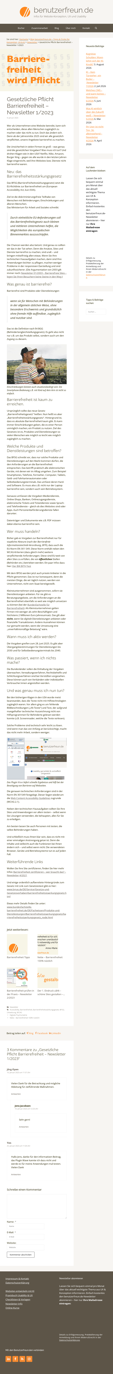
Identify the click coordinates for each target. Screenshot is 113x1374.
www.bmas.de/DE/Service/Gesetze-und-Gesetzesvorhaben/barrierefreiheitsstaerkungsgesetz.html (36, 893)
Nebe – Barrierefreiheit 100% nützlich (25, 1018)
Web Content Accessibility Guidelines (30, 798)
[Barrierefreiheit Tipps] (21, 945)
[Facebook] (15, 1359)
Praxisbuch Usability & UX (19, 1295)
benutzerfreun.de (63, 9)
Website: (11, 1242)
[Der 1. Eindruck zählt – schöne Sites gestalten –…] (52, 978)
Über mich (71, 28)
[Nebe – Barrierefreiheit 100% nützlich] (52, 945)
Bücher (21, 28)
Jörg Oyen (12, 1069)
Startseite (23, 39)
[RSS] (22, 1359)
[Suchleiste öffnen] (96, 28)
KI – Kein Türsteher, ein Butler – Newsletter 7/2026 (93, 79)
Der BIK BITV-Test (21, 566)
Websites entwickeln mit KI (20, 1291)
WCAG (19, 1012)
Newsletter (32, 42)
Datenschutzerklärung (17, 1282)
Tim (9, 1142)
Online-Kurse (12, 1307)
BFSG (62, 1009)
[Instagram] (29, 1359)
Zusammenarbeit (39, 28)
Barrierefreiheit (26, 1009)
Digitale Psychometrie (18, 1015)
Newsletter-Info (14, 1303)
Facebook (42, 1033)
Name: (11, 1221)
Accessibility (14, 1009)
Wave (20, 782)
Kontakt (86, 28)
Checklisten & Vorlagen (18, 1299)
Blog (57, 28)
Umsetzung (11, 1012)
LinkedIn (56, 1033)
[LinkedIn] (8, 1359)
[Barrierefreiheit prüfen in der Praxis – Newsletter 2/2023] (21, 978)
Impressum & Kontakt (17, 1278)
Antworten (16, 1094)
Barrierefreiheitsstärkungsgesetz (46, 1009)
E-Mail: (11, 1232)
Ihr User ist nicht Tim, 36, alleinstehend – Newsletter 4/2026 (94, 133)
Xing (31, 1033)
